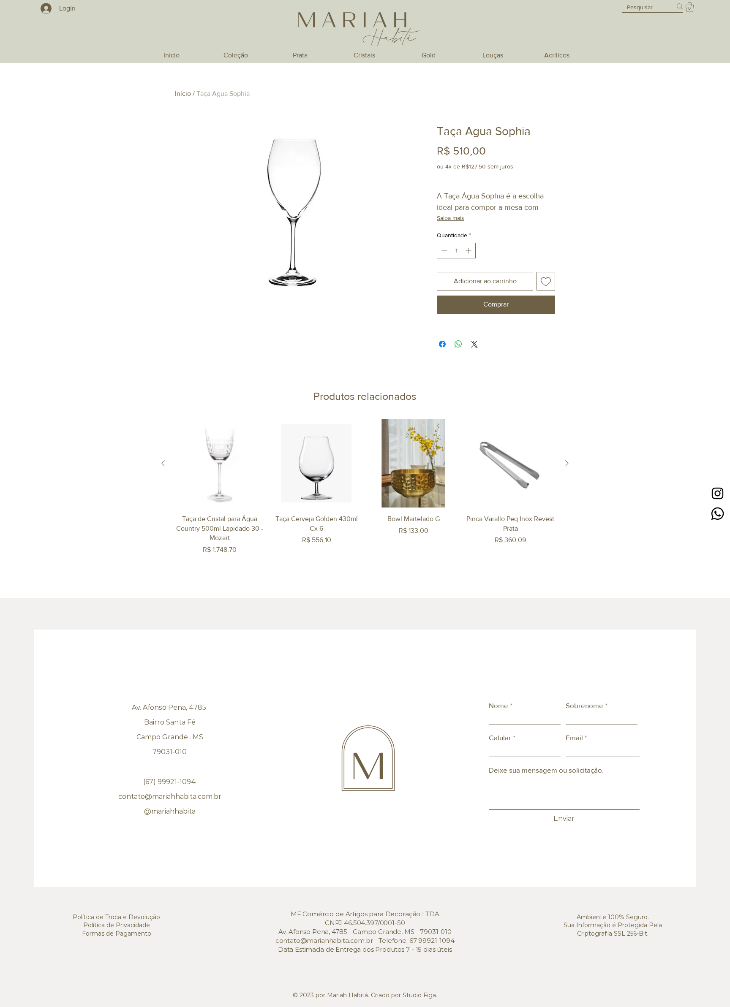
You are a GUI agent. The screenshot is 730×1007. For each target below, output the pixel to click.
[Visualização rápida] (219, 463)
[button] (690, 7)
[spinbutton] (456, 250)
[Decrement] (443, 250)
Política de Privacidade (116, 925)
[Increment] (469, 250)
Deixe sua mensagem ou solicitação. (546, 770)
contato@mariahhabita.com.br (169, 797)
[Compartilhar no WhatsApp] (458, 344)
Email (574, 737)
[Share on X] (474, 344)
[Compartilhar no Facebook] (442, 344)
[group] (365, 487)
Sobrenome (584, 705)
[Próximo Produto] (567, 463)
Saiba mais (450, 217)
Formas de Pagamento (116, 933)
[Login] (44, 8)
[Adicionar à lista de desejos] (546, 281)
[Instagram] (717, 493)
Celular (500, 737)
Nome (498, 705)
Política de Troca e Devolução (116, 917)
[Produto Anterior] (163, 463)
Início (183, 93)
